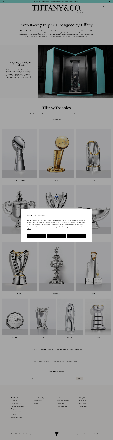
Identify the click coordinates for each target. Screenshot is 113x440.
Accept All (77, 236)
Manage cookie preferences (36, 236)
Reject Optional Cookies (57, 236)
